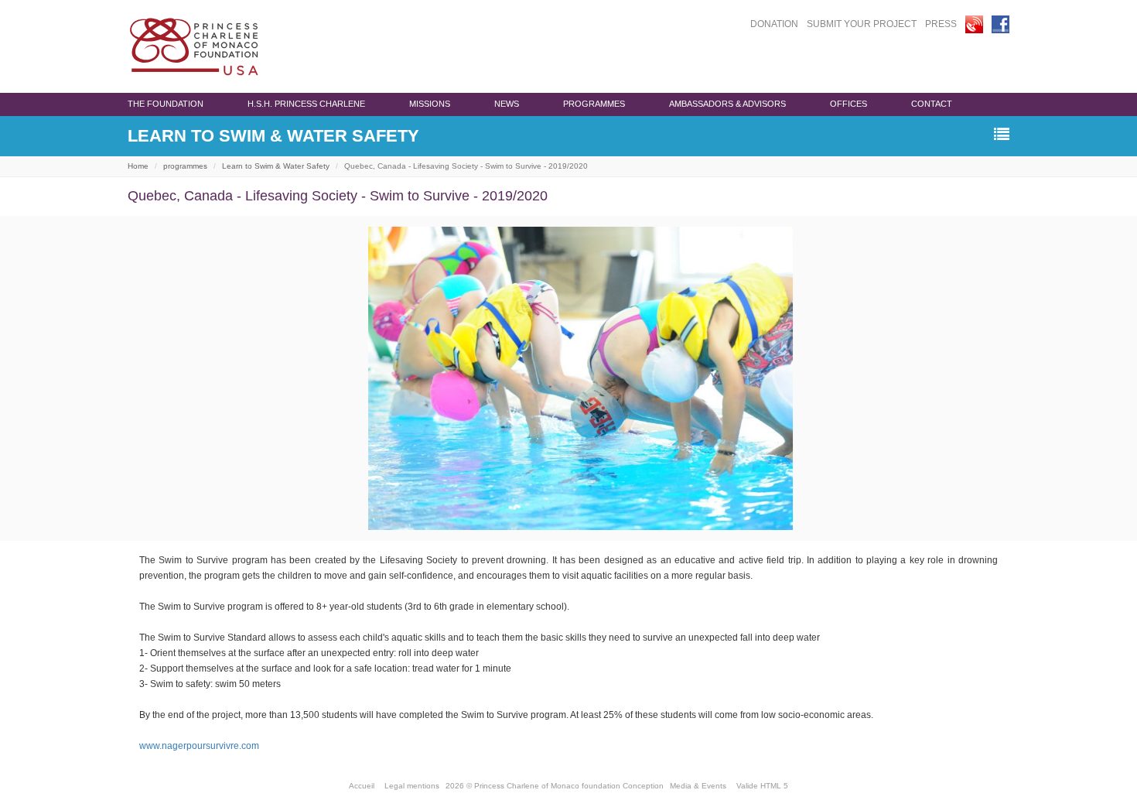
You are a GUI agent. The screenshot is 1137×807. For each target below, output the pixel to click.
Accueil (361, 785)
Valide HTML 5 (762, 785)
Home (138, 166)
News (506, 103)
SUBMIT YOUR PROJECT (862, 24)
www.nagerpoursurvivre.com (199, 745)
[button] (1001, 135)
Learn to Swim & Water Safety (275, 166)
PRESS (941, 24)
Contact (931, 103)
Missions (429, 103)
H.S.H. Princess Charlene (306, 103)
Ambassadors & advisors (727, 103)
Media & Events (698, 785)
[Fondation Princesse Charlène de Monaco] (194, 46)
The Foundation (165, 103)
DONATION (774, 24)
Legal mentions (411, 785)
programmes (594, 103)
